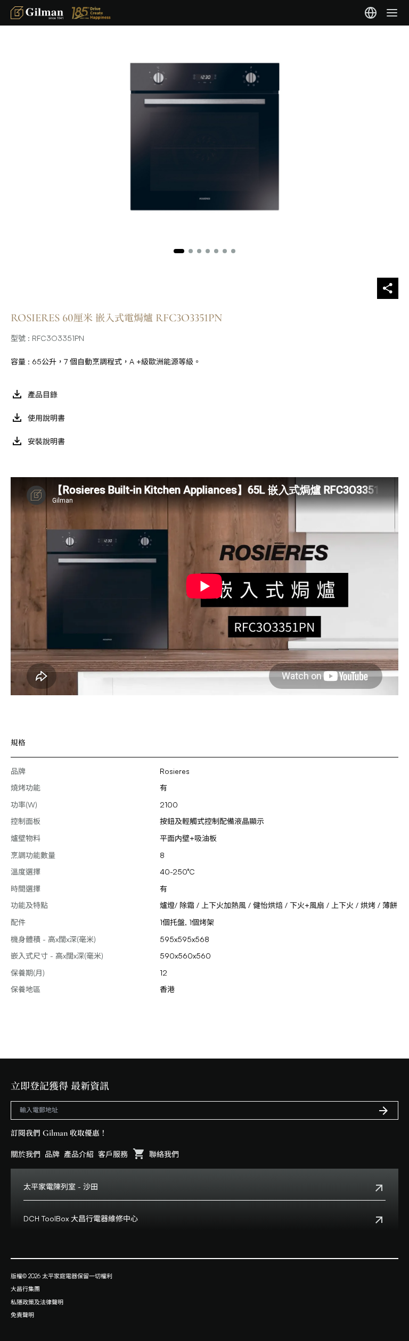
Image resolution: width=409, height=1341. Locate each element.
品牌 (52, 1154)
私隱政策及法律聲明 (37, 1302)
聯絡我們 (164, 1154)
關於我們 (25, 1154)
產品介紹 (79, 1154)
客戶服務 (113, 1154)
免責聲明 (22, 1315)
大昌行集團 (25, 1289)
